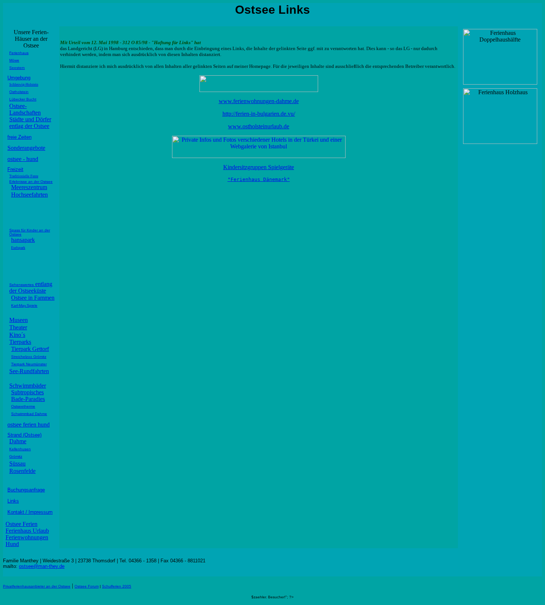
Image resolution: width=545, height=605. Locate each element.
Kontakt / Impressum (30, 512)
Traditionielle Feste (23, 176)
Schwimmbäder (27, 385)
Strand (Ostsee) (24, 435)
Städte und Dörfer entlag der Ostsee (30, 122)
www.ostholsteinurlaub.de (258, 126)
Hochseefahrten (29, 194)
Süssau (17, 463)
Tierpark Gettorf (30, 349)
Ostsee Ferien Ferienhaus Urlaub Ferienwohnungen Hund (27, 534)
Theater (18, 327)
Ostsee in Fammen (32, 298)
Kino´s (17, 335)
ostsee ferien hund (28, 424)
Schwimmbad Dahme (29, 414)
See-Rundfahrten (29, 371)
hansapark (23, 240)
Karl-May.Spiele (24, 305)
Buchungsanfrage (26, 490)
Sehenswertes (21, 285)
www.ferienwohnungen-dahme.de (259, 101)
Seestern (17, 68)
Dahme (17, 441)
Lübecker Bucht (22, 99)
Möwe (14, 60)
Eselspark (18, 248)
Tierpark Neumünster (29, 364)
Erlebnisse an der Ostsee (31, 182)
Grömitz (15, 456)
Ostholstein (19, 92)
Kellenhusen (20, 449)
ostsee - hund (22, 159)
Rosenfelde (22, 471)
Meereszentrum (29, 187)
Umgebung (18, 77)
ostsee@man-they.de (42, 566)
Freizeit (15, 169)
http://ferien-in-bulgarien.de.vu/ (258, 114)
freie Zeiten (19, 137)
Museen (18, 320)
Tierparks (20, 342)
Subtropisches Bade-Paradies (28, 395)
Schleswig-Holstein (23, 84)
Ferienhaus (19, 53)
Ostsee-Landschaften (25, 109)
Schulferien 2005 (116, 586)
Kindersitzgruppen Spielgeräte (258, 167)
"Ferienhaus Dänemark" (259, 179)
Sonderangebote (26, 148)
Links (13, 501)
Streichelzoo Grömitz (28, 357)
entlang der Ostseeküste (30, 287)
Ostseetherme (23, 406)
